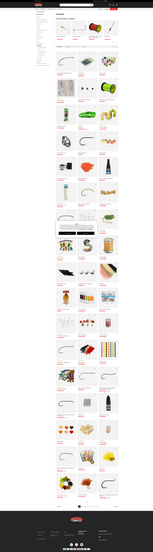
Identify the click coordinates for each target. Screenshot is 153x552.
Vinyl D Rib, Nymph (103, 442)
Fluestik (39, 49)
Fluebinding (39, 45)
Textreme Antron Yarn (82, 309)
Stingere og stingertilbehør (42, 20)
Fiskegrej (37, 9)
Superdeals (114, 9)
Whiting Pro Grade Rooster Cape (63, 309)
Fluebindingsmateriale (42, 47)
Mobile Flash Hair (60, 258)
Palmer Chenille (102, 231)
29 (97, 506)
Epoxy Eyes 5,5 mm (103, 361)
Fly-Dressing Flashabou (61, 388)
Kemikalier (40, 57)
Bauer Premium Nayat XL (62, 495)
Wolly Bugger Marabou (82, 178)
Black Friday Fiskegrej (102, 539)
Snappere (38, 25)
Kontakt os (80, 532)
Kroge (38, 16)
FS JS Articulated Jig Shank (104, 309)
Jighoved (38, 18)
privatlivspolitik (82, 229)
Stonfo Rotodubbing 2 (61, 36)
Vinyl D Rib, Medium (103, 334)
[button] (110, 1)
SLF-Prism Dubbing (103, 127)
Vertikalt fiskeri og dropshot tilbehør (43, 65)
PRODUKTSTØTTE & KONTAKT (55, 535)
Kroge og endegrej (41, 11)
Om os (65, 532)
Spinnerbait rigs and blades (42, 29)
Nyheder (100, 9)
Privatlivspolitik (40, 534)
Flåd (37, 39)
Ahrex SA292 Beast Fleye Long (84, 387)
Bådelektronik (43, 9)
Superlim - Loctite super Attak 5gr (106, 178)
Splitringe (38, 33)
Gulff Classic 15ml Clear (104, 414)
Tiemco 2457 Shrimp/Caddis (83, 204)
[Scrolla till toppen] (87, 502)
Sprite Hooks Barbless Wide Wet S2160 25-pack (65, 469)
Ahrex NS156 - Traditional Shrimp (63, 362)
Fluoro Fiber (101, 283)
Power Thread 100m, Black (62, 178)
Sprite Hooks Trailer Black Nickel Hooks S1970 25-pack (108, 495)
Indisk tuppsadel (81, 362)
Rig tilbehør (39, 35)
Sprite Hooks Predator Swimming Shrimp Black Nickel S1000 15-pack (107, 388)
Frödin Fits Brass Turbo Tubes (84, 99)
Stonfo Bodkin (107, 36)
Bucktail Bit (101, 469)
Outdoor (60, 9)
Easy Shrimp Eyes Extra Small (63, 335)
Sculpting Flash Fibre (61, 205)
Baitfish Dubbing (81, 257)
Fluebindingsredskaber (42, 51)
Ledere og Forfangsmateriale (42, 22)
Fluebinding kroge (41, 55)
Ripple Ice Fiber (102, 73)
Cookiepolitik (90, 229)
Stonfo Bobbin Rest (76, 36)
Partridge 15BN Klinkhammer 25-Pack (64, 73)
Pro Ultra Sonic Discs (61, 152)
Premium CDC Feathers (82, 494)
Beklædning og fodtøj (52, 9)
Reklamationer (81, 534)
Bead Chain (80, 127)
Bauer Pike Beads (102, 152)
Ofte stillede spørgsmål (55, 532)
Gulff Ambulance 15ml (61, 126)
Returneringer (81, 533)
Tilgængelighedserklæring (69, 534)
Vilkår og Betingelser (41, 538)
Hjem (36, 11)
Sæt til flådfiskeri (40, 43)
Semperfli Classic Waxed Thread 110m (106, 99)
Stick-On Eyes (81, 414)
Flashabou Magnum (61, 100)
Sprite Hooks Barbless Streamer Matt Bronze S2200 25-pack (66, 415)
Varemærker (106, 9)
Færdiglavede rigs (40, 37)
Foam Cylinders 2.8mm (61, 283)
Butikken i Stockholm (41, 532)
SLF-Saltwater (81, 442)
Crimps (38, 41)
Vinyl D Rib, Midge (103, 257)
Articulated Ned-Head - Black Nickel (85, 283)
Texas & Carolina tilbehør (41, 63)
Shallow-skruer (39, 31)
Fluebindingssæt (41, 53)
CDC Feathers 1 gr (81, 74)
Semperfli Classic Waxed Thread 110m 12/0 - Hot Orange (95, 37)
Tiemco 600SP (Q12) (82, 152)
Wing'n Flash (80, 468)
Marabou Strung (60, 441)
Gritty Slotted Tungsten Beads (105, 204)
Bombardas (39, 61)
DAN (38, 1)
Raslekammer (39, 59)
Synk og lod (39, 24)
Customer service (96, 1)
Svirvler (38, 27)
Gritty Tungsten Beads (82, 334)
